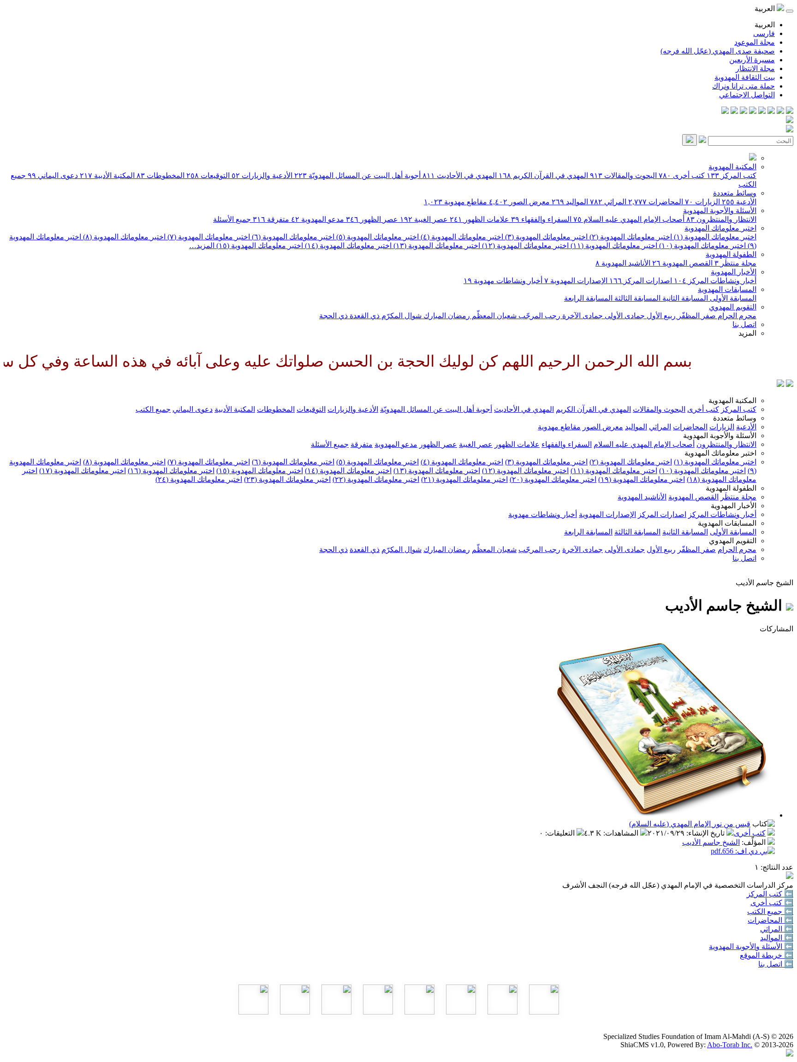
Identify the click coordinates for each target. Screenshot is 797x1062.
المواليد (570, 202)
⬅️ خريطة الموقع (766, 955)
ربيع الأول (660, 316)
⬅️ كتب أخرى (771, 903)
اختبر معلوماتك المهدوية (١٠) (701, 245)
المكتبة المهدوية (732, 167)
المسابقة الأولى (732, 298)
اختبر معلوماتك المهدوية (720, 228)
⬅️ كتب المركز (770, 894)
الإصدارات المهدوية (575, 281)
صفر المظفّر (696, 316)
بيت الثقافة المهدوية (744, 77)
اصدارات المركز (640, 281)
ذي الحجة (333, 316)
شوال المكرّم (401, 316)
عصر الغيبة (424, 219)
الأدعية (739, 202)
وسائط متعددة (734, 193)
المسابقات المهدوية (727, 289)
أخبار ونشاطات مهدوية (503, 281)
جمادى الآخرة (581, 316)
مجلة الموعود (754, 42)
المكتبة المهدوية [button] (732, 400)
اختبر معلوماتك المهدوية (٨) (123, 237)
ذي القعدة (364, 316)
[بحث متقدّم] (702, 140)
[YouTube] (752, 111)
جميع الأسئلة (232, 219)
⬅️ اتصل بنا (775, 964)
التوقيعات (208, 175)
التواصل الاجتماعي (747, 95)
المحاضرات (655, 202)
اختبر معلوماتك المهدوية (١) (714, 237)
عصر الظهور (372, 219)
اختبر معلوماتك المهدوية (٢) (630, 237)
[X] (771, 111)
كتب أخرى (682, 175)
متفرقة (271, 219)
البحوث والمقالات (623, 175)
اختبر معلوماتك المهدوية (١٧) (82, 471)
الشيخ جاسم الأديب (711, 842)
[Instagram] (762, 111)
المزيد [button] (747, 333)
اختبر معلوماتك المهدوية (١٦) (171, 471)
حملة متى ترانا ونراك (743, 86)
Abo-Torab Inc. (729, 1045)
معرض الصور (519, 202)
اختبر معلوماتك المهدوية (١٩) (641, 479)
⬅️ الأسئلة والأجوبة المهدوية (751, 946)
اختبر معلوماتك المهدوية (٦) (292, 237)
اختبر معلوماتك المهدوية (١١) (613, 245)
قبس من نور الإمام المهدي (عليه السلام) (689, 824)
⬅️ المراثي (776, 929)
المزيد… (201, 245)
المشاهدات (621, 833)
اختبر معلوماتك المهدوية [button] (720, 453)
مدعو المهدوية (317, 219)
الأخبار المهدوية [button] (733, 506)
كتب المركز (731, 175)
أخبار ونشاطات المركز (715, 281)
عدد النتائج (777, 867)
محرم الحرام (736, 316)
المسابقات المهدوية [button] (727, 523)
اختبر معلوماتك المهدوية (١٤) (347, 245)
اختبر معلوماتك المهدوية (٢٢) (376, 479)
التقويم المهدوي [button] (732, 541)
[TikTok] (734, 111)
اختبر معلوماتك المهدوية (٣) (545, 237)
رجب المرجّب (538, 316)
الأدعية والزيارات (262, 175)
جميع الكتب (153, 409)
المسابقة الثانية (684, 298)
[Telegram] (780, 111)
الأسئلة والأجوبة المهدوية (719, 210)
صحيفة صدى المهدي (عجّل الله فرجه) (717, 51)
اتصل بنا (744, 324)
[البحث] (689, 140)
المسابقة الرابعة (588, 298)
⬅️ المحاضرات (770, 920)
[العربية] (780, 384)
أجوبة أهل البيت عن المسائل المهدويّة (357, 175)
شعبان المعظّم (493, 316)
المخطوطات (160, 175)
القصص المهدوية (682, 263)
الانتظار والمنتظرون (721, 219)
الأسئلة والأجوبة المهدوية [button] (719, 435)
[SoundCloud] (743, 111)
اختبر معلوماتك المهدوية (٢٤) (198, 479)
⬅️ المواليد (776, 938)
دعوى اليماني (53, 175)
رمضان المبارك (446, 316)
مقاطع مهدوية (455, 202)
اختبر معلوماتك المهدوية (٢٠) (553, 479)
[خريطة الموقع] (725, 111)
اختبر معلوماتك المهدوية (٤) (461, 237)
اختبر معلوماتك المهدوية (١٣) (436, 245)
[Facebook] (789, 111)
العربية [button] (766, 8)
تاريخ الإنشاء (706, 833)
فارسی (764, 33)
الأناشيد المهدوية (622, 263)
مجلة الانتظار (755, 68)
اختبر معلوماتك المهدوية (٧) (208, 237)
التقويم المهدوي (732, 307)
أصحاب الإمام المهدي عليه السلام (628, 219)
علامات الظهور (479, 219)
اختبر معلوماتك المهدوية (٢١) (464, 479)
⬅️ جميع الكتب (770, 911)
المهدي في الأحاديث (459, 175)
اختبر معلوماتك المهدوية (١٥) (258, 245)
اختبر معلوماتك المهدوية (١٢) (524, 245)
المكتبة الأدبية (107, 175)
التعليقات (561, 833)
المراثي (608, 202)
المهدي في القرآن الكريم (543, 175)
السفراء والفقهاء (541, 219)
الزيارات (702, 202)
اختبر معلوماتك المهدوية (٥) (376, 237)
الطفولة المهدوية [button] (731, 488)
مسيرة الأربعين (752, 60)
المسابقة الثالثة (636, 298)
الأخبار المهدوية (733, 272)
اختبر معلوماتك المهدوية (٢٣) (287, 479)
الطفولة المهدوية (731, 254)
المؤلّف (754, 842)
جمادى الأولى (624, 316)
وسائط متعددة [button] (734, 418)
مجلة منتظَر (735, 263)
